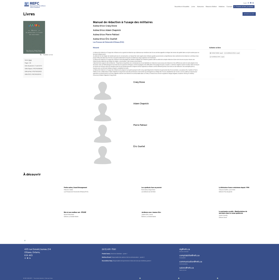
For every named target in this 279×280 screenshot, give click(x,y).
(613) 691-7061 (109, 249)
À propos (229, 6)
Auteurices (200, 6)
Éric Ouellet (111, 39)
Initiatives (222, 6)
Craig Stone (111, 26)
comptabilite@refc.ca (189, 255)
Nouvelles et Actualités (182, 6)
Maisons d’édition (211, 6)
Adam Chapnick (113, 30)
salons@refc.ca (186, 268)
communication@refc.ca (190, 261)
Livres (193, 6)
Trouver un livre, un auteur (244, 6)
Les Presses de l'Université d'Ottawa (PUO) (108, 42)
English (245, 3)
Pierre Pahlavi (112, 34)
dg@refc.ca (184, 249)
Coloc (51, 278)
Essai (30, 60)
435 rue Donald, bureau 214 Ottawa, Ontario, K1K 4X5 (37, 252)
